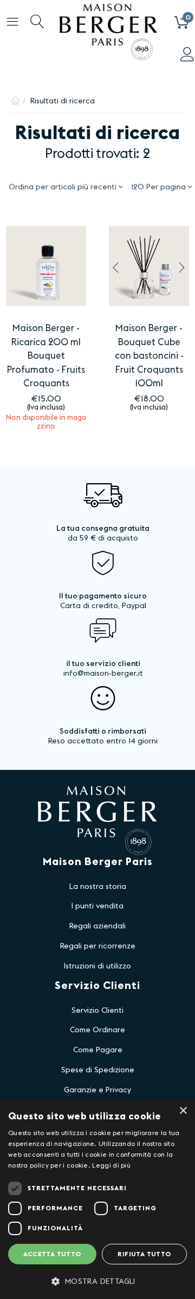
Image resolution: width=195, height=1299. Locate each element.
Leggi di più (111, 1165)
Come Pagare (97, 1050)
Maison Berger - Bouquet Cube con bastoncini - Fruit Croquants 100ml (149, 356)
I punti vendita (97, 906)
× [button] (183, 1111)
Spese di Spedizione (97, 1070)
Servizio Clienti (97, 1010)
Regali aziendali (97, 926)
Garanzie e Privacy (97, 1090)
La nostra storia (97, 887)
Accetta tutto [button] (52, 1254)
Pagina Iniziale (15, 101)
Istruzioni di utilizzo (97, 966)
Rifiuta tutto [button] (144, 1254)
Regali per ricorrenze (97, 946)
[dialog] (97, 1199)
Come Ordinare (97, 1030)
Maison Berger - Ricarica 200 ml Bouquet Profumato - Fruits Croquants (46, 356)
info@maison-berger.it (103, 673)
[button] (97, 1281)
